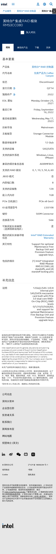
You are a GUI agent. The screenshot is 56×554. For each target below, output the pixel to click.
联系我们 (7, 422)
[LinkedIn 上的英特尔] (3, 455)
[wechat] (18, 455)
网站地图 (7, 436)
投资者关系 (8, 415)
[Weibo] (11, 455)
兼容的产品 (22, 47)
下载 (37, 47)
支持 (48, 47)
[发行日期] (14, 88)
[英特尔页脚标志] (8, 525)
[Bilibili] (25, 455)
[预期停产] (14, 94)
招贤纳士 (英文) (10, 443)
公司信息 (7, 394)
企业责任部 (8, 408)
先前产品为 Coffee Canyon (44, 74)
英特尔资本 (8, 401)
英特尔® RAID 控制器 (43, 66)
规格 (8, 47)
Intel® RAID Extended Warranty (42, 236)
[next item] (54, 11)
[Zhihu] (33, 455)
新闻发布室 (8, 429)
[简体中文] (44, 4)
